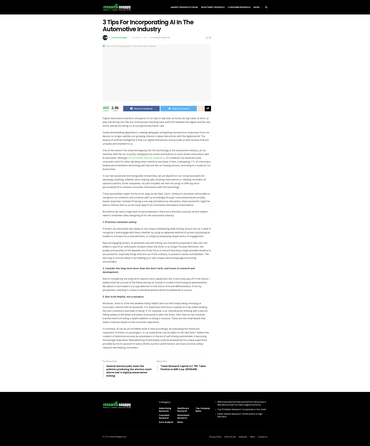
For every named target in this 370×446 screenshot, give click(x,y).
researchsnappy (119, 37)
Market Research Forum (184, 7)
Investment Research (213, 7)
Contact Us (262, 436)
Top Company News (203, 409)
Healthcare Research (183, 409)
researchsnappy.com (117, 436)
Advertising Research (165, 409)
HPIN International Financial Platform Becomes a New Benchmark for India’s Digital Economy (241, 403)
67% (193, 161)
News (180, 422)
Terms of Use (230, 436)
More (256, 7)
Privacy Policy (215, 436)
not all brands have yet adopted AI (146, 157)
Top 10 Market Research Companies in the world (241, 409)
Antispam (243, 436)
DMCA (252, 436)
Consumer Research (239, 7)
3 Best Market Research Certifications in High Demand (239, 415)
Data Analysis (166, 422)
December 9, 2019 (140, 37)
